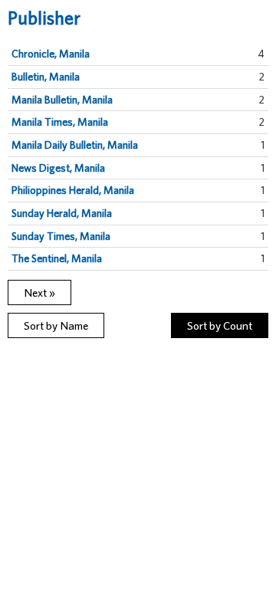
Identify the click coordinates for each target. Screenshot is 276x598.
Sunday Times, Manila (61, 236)
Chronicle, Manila (51, 54)
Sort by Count (219, 325)
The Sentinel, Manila (57, 258)
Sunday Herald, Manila (62, 213)
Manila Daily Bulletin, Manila (75, 145)
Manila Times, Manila (60, 122)
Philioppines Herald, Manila (73, 190)
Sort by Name (56, 325)
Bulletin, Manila (46, 77)
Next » (39, 292)
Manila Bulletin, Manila (62, 100)
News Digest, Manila (58, 168)
